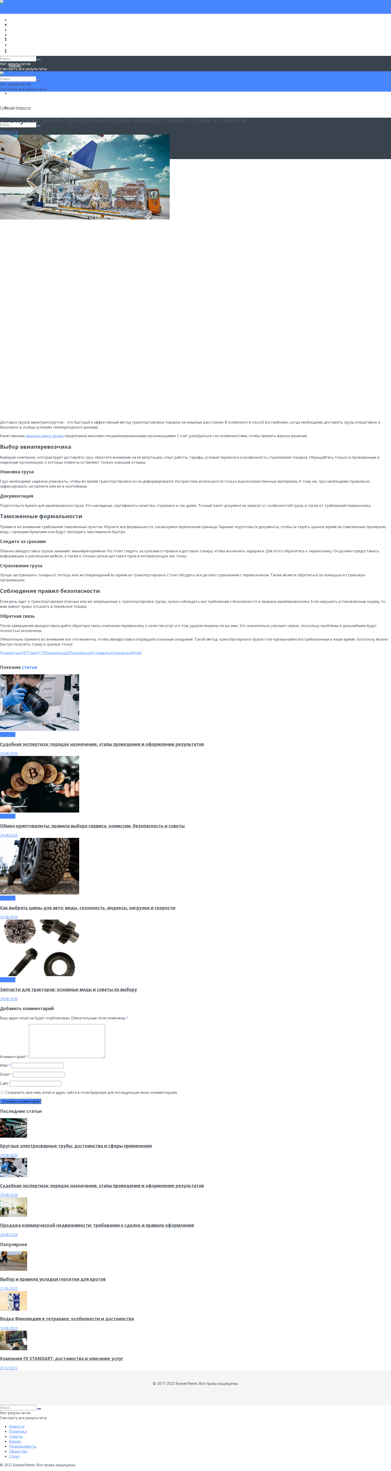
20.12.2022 (9, 1368)
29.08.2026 (9, 753)
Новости (16, 19)
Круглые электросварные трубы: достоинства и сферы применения (76, 1146)
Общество (18, 93)
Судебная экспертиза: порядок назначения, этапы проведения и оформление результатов (102, 744)
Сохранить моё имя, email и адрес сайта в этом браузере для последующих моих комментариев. (91, 1092)
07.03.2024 (9, 132)
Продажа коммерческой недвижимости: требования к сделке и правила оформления (97, 1225)
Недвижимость (22, 39)
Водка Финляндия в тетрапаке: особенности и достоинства (67, 1318)
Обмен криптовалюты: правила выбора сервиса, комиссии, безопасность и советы (92, 826)
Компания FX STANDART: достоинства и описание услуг (61, 1358)
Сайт (4, 1083)
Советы (16, 29)
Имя (5, 1065)
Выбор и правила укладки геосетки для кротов (53, 1279)
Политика (18, 24)
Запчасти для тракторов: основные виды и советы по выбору (68, 989)
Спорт (14, 49)
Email (6, 1074)
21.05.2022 (9, 1288)
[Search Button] (39, 125)
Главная (7, 107)
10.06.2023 (9, 1328)
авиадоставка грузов (45, 435)
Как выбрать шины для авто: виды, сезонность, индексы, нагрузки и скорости (87, 908)
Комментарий (14, 1056)
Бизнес (15, 34)
